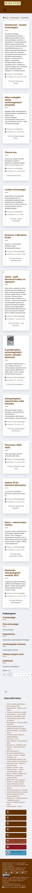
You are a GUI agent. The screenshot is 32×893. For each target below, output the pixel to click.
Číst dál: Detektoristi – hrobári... (16, 82)
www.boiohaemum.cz (8, 885)
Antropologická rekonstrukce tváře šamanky (14, 401)
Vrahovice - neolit (12, 739)
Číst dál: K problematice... (15, 384)
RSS (24, 887)
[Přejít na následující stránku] (28, 674)
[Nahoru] (29, 890)
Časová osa (11, 152)
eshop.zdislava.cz (17, 846)
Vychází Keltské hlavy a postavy (17, 792)
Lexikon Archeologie (15, 189)
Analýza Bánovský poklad (15, 784)
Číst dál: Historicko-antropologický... (16, 601)
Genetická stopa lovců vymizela (17, 790)
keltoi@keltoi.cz (19, 868)
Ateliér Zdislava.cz (17, 851)
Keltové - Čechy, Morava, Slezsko (17, 811)
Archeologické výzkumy (14, 644)
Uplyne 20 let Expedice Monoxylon (15, 483)
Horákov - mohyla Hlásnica (15, 782)
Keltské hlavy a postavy (17, 822)
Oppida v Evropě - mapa (15, 767)
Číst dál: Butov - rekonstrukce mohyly (16, 555)
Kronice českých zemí (16, 165)
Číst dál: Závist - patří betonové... (16, 324)
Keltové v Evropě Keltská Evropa (17, 817)
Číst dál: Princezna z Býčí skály (16, 467)
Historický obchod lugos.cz (17, 840)
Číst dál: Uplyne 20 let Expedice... (16, 507)
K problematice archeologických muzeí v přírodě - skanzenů (13, 353)
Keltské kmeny (17, 828)
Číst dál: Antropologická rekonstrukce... (16, 430)
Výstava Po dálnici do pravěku (17, 712)
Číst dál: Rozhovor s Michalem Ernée (16, 259)
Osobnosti (8, 661)
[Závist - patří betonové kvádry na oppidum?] (3, 272)
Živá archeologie (19, 251)
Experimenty (9, 634)
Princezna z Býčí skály (13, 446)
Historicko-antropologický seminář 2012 (12, 573)
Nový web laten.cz (13, 751)
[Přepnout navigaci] (5, 10)
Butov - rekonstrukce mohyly (15, 523)
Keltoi (3, 873)
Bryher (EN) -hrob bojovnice (16, 780)
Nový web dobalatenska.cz (15, 753)
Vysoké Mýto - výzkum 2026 (16, 714)
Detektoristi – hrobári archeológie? (16, 26)
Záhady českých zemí (13, 654)
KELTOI (5, 879)
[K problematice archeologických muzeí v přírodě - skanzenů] (10, 340)
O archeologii (18, 74)
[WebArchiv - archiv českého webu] (12, 887)
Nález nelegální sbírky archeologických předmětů (13, 101)
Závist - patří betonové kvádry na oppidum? (15, 279)
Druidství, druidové (17, 834)
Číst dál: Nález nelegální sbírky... (16, 137)
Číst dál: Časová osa (14, 175)
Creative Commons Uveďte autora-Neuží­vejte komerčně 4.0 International (14, 880)
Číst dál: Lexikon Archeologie (16, 220)
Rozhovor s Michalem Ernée (16, 236)
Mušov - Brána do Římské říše (16, 773)
